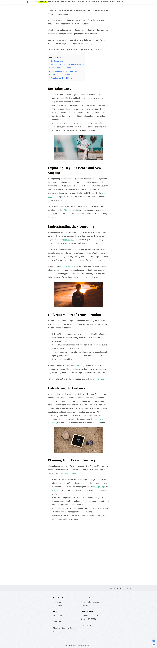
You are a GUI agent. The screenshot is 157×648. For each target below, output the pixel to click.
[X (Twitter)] (114, 588)
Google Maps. (99, 379)
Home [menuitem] (35, 1)
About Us (57, 602)
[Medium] (130, 588)
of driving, (80, 365)
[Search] (130, 1)
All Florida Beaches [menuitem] (53, 1)
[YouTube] (120, 588)
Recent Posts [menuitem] (42, 1)
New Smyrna (68, 239)
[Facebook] (111, 588)
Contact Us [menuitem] (119, 1)
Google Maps (99, 487)
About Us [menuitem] (112, 1)
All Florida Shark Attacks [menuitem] (68, 1)
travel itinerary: (70, 473)
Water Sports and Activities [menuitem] (100, 1)
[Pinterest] (127, 588)
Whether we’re (70, 210)
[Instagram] (117, 588)
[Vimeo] (124, 588)
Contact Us (58, 605)
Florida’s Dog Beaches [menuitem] (84, 1)
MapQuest (56, 490)
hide (60, 57)
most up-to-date (66, 266)
